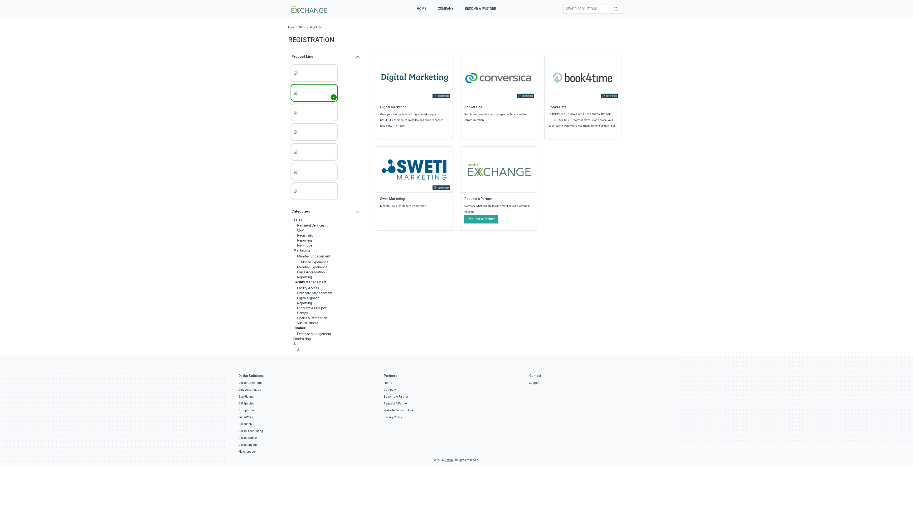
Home (421, 8)
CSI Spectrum (247, 403)
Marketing (301, 250)
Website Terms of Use (398, 410)
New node (304, 245)
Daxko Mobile (247, 438)
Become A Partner (480, 8)
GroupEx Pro (246, 410)
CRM (300, 230)
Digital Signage (308, 298)
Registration (306, 235)
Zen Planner (246, 396)
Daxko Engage (247, 444)
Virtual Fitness (307, 323)
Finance (299, 328)
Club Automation (249, 389)
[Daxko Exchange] (309, 8)
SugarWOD (245, 417)
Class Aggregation (311, 272)
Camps (302, 313)
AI (294, 344)
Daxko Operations (250, 383)
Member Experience (312, 267)
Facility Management (309, 282)
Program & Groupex (312, 308)
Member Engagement (313, 256)
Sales (297, 219)
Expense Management (314, 334)
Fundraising (302, 339)
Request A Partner (396, 403)
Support (534, 383)
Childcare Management (314, 293)
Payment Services (311, 225)
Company (445, 8)
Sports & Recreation (312, 318)
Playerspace (246, 451)
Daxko (449, 460)
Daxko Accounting (250, 431)
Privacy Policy (393, 417)
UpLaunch (245, 424)
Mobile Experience (314, 262)
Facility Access (308, 288)
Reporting (304, 240)
